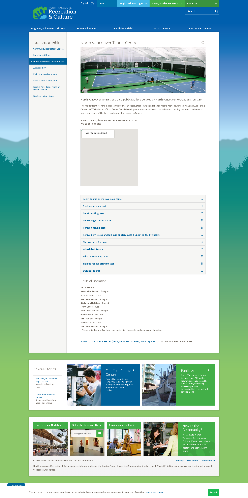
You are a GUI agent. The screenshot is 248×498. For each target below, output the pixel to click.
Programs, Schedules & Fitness (48, 28)
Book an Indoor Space (44, 95)
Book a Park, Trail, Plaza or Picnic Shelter (46, 88)
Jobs (101, 3)
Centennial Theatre (200, 28)
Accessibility (39, 67)
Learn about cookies (154, 492)
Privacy (180, 460)
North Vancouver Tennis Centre (48, 61)
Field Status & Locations (45, 74)
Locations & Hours (42, 55)
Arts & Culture (162, 28)
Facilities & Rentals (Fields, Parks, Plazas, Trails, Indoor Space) (123, 341)
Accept (213, 492)
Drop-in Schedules (86, 28)
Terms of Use (208, 460)
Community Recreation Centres (48, 48)
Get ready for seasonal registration (47, 380)
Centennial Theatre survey (45, 396)
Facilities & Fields (124, 28)
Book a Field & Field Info (45, 80)
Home (84, 341)
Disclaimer (192, 460)
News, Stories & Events (165, 3)
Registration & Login (131, 3)
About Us (192, 3)
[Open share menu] (202, 42)
